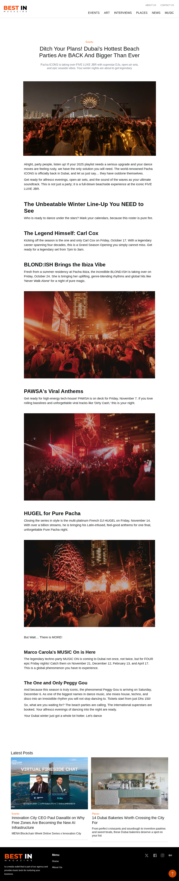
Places (95, 813)
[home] (15, 8)
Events (89, 42)
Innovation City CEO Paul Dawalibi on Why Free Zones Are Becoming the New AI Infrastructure (48, 823)
